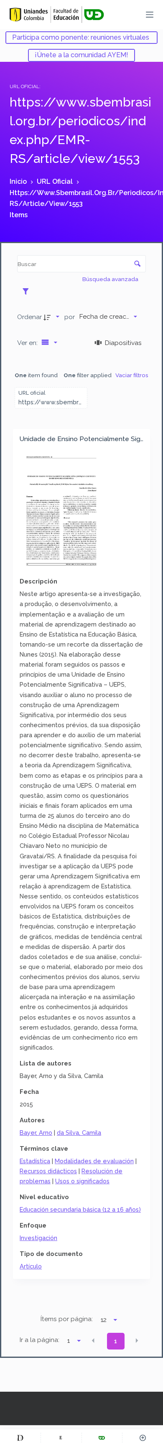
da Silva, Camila (79, 1132)
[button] (93, 1340)
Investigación (38, 1237)
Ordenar (29, 317)
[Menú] (149, 14)
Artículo (31, 1266)
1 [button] (115, 1341)
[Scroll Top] (142, 1437)
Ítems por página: (67, 1319)
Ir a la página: (39, 1340)
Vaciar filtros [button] (131, 375)
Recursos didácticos (48, 1171)
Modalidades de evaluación (94, 1160)
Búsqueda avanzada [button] (111, 279)
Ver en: (28, 343)
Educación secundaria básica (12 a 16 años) (80, 1209)
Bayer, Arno (36, 1132)
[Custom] (20, 1437)
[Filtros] (27, 291)
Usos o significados (82, 1181)
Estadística (35, 1160)
